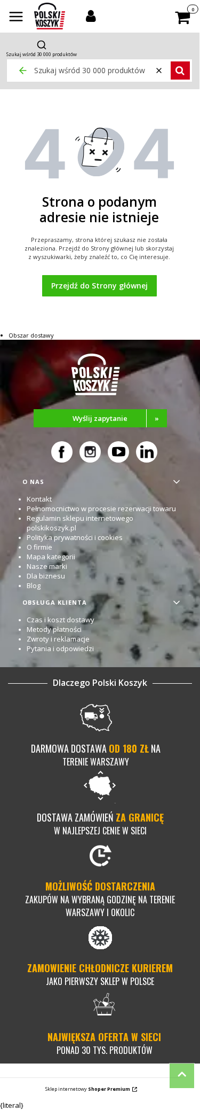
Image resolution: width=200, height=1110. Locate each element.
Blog (34, 585)
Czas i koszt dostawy (60, 619)
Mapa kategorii (51, 556)
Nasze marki (47, 566)
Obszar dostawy (31, 335)
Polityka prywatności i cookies (75, 537)
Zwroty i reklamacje (58, 639)
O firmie (39, 547)
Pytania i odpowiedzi (60, 648)
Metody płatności (54, 629)
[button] (16, 18)
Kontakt (39, 499)
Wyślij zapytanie (116, 418)
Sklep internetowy (87, 1088)
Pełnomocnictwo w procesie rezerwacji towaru (101, 508)
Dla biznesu (46, 576)
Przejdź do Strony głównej (99, 285)
